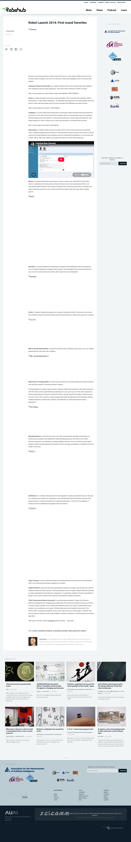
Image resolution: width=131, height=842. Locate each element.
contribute (93, 2)
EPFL (7, 689)
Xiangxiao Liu (101, 691)
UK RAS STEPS (20, 736)
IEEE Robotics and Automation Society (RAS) (79, 689)
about (86, 2)
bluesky (106, 798)
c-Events (34, 631)
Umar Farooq (9, 736)
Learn (124, 10)
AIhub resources (110, 2)
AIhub (38, 691)
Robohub (51, 621)
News (89, 10)
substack (106, 790)
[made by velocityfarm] (112, 828)
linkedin (106, 792)
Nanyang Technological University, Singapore (80, 732)
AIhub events (121, 2)
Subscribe (123, 163)
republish (101, 2)
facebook (106, 794)
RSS (80, 800)
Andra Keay (10, 31)
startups (83, 631)
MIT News (100, 736)
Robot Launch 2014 (74, 631)
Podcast (112, 10)
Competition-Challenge (45, 631)
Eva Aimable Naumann (112, 691)
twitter (105, 796)
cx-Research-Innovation (60, 631)
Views (99, 10)
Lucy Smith (46, 691)
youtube (106, 800)
